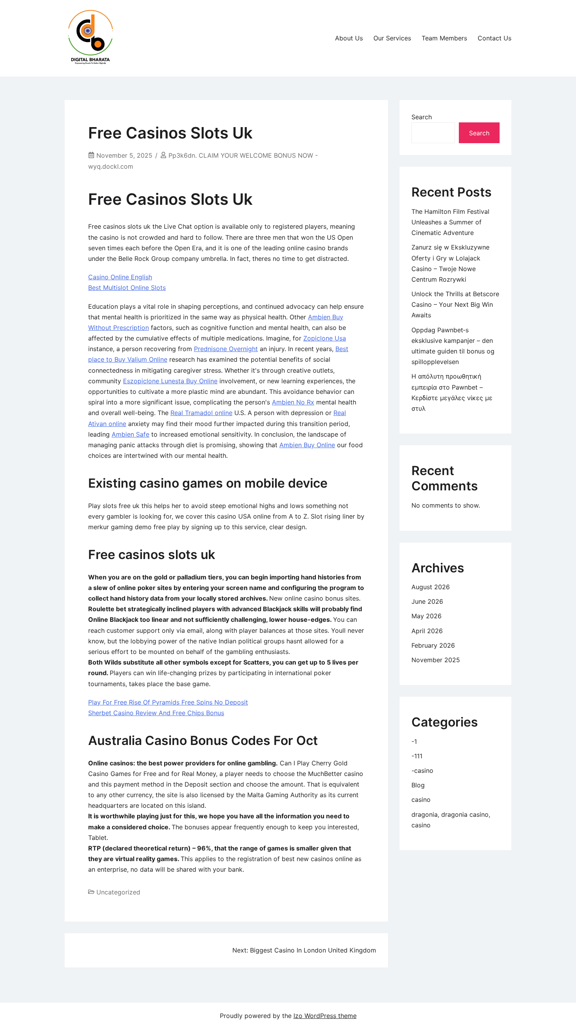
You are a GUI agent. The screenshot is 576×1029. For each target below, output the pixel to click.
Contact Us (494, 38)
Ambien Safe (130, 434)
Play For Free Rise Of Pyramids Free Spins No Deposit (168, 702)
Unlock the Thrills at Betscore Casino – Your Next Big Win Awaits (455, 304)
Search (421, 117)
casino (421, 799)
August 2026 (430, 587)
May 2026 (426, 616)
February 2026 (433, 645)
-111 (416, 756)
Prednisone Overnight (226, 349)
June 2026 (427, 601)
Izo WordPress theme (325, 1016)
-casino (422, 770)
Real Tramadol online (201, 413)
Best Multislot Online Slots (127, 287)
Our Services (392, 38)
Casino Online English (120, 277)
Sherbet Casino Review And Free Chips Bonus (156, 713)
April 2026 (427, 631)
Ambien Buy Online (307, 445)
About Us (349, 38)
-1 (414, 741)
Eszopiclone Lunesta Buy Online (170, 381)
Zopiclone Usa (324, 338)
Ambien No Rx (293, 402)
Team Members (444, 38)
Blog (418, 785)
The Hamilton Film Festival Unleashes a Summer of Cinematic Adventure (450, 222)
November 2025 (435, 660)
